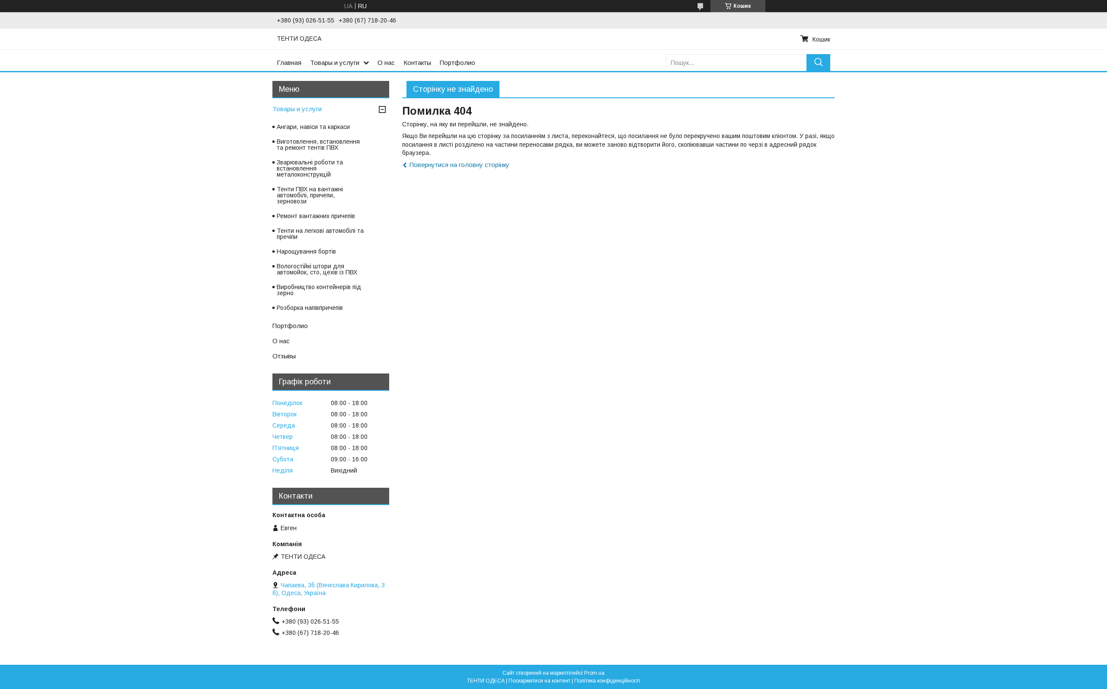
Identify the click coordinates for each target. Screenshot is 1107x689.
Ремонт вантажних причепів (316, 215)
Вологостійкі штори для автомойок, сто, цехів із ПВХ (317, 269)
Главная (289, 62)
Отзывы (284, 356)
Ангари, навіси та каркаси (313, 126)
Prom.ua (594, 673)
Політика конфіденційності (607, 681)
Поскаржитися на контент (539, 681)
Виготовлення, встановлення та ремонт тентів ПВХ (318, 144)
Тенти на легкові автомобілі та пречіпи (320, 233)
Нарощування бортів (306, 251)
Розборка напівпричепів (310, 307)
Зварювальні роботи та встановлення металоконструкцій (310, 168)
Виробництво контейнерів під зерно (319, 289)
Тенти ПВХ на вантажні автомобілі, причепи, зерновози (310, 195)
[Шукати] (818, 62)
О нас (386, 62)
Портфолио (457, 62)
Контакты (417, 62)
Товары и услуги (334, 62)
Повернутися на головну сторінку (459, 164)
